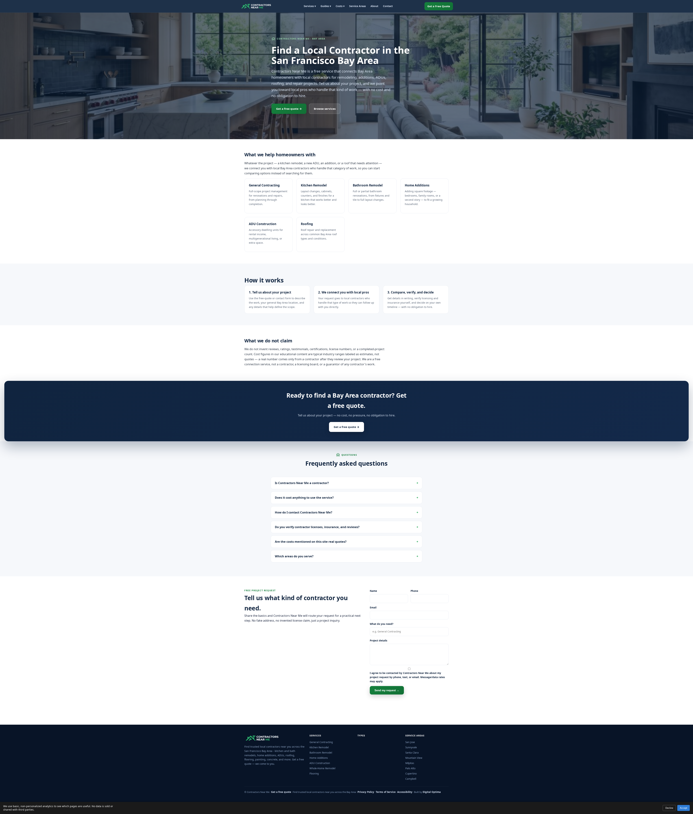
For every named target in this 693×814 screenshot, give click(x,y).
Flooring (314, 773)
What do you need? (381, 624)
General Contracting (264, 185)
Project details (378, 640)
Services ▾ (310, 6)
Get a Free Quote (438, 6)
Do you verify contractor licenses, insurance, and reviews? (317, 527)
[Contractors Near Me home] (256, 6)
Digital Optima (432, 792)
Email (373, 607)
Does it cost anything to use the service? (304, 497)
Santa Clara (412, 752)
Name (373, 591)
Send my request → (386, 690)
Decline (669, 808)
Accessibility (404, 792)
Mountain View (413, 757)
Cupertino (411, 773)
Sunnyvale (411, 747)
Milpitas (409, 763)
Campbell (410, 778)
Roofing (307, 224)
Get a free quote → (289, 108)
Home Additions (417, 185)
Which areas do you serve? (294, 556)
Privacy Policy (366, 792)
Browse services (324, 108)
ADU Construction (262, 224)
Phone (414, 591)
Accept (683, 808)
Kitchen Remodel (314, 185)
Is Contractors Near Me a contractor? (302, 483)
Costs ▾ (340, 6)
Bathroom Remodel (368, 185)
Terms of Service (386, 792)
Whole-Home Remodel (322, 768)
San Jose (410, 742)
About (374, 6)
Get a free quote (281, 792)
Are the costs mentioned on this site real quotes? (310, 541)
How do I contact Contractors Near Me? (303, 512)
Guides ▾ (326, 6)
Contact (388, 6)
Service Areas (357, 6)
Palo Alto (410, 768)
